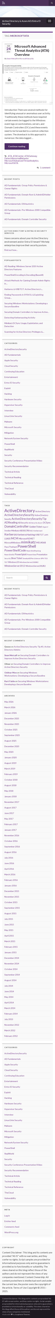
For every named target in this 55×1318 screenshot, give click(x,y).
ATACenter (18, 156)
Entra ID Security (12, 382)
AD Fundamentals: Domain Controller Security (25, 219)
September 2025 (12, 735)
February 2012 (11, 1036)
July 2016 (8, 857)
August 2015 (10, 913)
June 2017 (9, 813)
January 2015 (10, 952)
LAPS (46, 535)
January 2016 (10, 885)
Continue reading (16, 146)
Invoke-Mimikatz (11, 530)
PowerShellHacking (33, 551)
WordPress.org (11, 1232)
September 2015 (12, 908)
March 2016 (9, 874)
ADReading (11, 522)
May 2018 (8, 791)
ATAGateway (30, 156)
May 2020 (8, 752)
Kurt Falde (9, 681)
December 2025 (11, 718)
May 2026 (8, 701)
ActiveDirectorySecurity (15, 349)
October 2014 (10, 969)
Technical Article (12, 472)
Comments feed (11, 1227)
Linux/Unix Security (13, 416)
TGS (46, 558)
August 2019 (10, 763)
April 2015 (9, 935)
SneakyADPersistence (31, 558)
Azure (40, 523)
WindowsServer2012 (14, 565)
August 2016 (10, 852)
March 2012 (9, 1030)
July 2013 (8, 1019)
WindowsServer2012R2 (35, 566)
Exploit (7, 388)
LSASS (7, 538)
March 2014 (9, 1008)
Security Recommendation (16, 466)
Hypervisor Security (13, 405)
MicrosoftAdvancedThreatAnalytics (21, 160)
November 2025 (11, 724)
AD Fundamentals (12, 355)
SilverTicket (16, 558)
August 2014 (10, 980)
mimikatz (28, 542)
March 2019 (9, 768)
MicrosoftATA (11, 163)
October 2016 (10, 841)
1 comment (45, 167)
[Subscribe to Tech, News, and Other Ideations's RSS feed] (3, 2)
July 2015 (8, 919)
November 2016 (11, 835)
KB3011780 (24, 530)
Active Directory (42, 511)
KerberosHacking (26, 534)
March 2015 (9, 941)
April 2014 (9, 1002)
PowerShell (9, 444)
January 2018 (10, 796)
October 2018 (10, 779)
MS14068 (41, 542)
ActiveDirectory (19, 510)
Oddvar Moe (10, 672)
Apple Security (11, 360)
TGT (6, 562)
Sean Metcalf (12, 58)
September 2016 (12, 846)
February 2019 (11, 774)
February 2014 (11, 1013)
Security (8, 455)
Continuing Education (14, 371)
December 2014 (11, 958)
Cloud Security (11, 366)
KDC (31, 531)
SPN (42, 558)
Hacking (8, 394)
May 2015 (8, 930)
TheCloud (9, 488)
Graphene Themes (22, 1314)
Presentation (42, 554)
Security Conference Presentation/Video (23, 460)
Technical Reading (12, 477)
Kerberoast (37, 531)
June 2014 (9, 991)
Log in (7, 1215)
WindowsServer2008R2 (29, 562)
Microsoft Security (26, 58)
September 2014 (12, 974)
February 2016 (11, 880)
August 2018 (10, 785)
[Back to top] (48, 1311)
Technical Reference (13, 483)
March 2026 (9, 707)
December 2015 (11, 891)
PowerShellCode (15, 550)
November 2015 (11, 896)
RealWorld (9, 449)
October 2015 (10, 902)
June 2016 (9, 863)
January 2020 (10, 757)
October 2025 (10, 729)
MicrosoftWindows (12, 542)
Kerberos (10, 534)
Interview (8, 410)
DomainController (16, 526)
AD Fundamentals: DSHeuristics (19, 204)
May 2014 (8, 997)
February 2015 (11, 947)
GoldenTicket (35, 526)
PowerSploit (21, 554)
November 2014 (11, 963)
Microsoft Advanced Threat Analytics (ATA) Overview (32, 50)
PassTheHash (10, 547)
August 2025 (10, 740)
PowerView (31, 554)
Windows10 (13, 562)
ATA (10, 156)
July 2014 (8, 986)
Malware (8, 421)
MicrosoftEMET (27, 538)
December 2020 (11, 746)
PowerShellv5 (9, 555)
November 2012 (11, 1025)
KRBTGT (39, 534)
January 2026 (10, 713)
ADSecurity (23, 522)
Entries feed (10, 1221)
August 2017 (10, 807)
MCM (14, 538)
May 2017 (8, 818)
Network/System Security (16, 438)
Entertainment (11, 377)
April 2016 (9, 869)
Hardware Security (12, 399)
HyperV (45, 527)
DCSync (47, 522)
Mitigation (9, 433)
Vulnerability (10, 494)
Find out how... (11, 250)
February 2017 (11, 824)
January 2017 (10, 830)
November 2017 (11, 802)
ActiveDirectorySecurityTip (29, 518)
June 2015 (9, 924)
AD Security (33, 523)
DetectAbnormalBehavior (17, 158)
